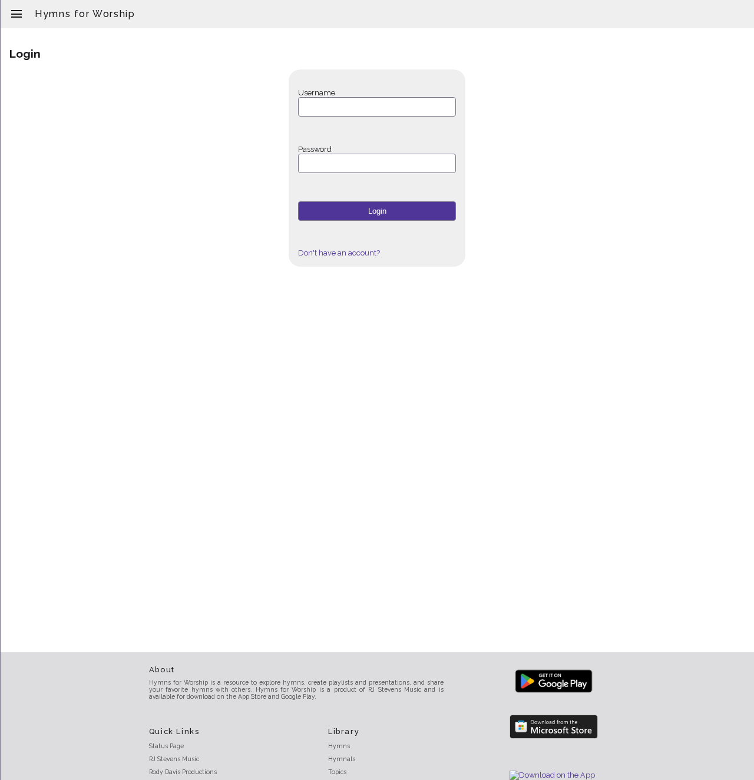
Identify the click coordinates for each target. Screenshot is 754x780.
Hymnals (341, 758)
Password (315, 149)
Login (377, 211)
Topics (337, 771)
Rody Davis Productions (183, 771)
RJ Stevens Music (174, 758)
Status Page (166, 745)
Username (316, 92)
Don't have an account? (339, 252)
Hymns (339, 745)
